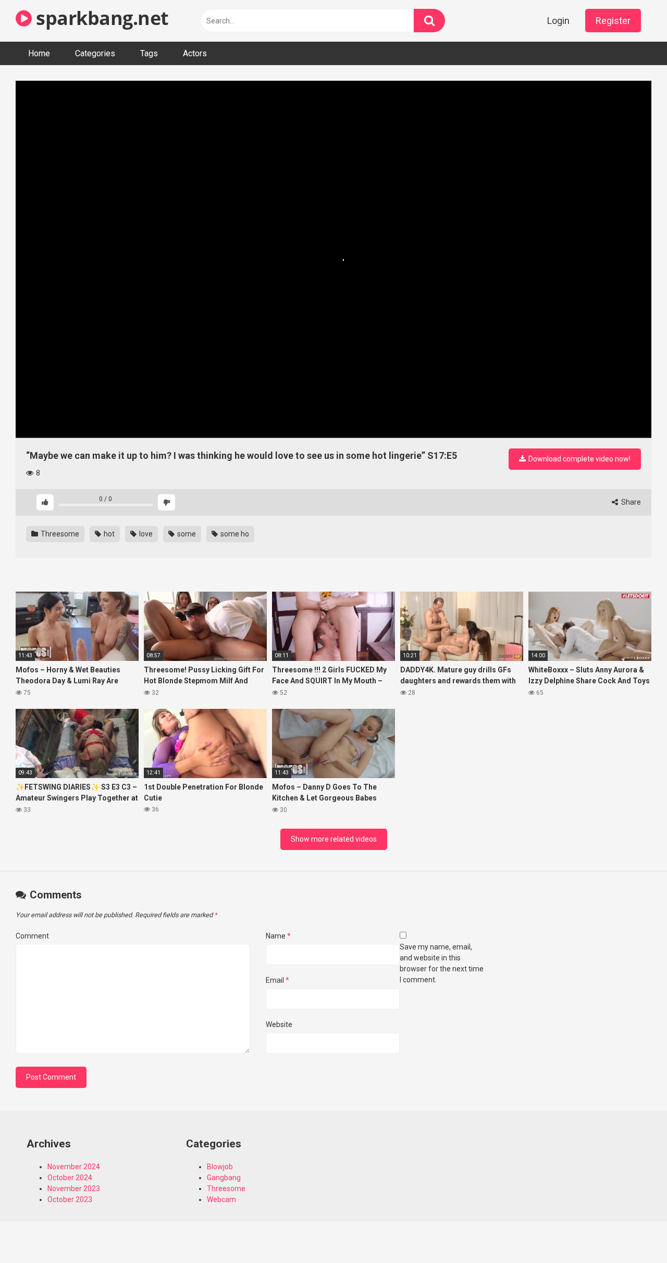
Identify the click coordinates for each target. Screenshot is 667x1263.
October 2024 (69, 1177)
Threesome (59, 534)
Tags (149, 53)
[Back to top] (632, 1231)
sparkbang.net (100, 18)
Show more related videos (334, 839)
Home (39, 53)
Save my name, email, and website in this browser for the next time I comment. (442, 963)
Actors (195, 53)
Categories (95, 53)
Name (278, 936)
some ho (234, 534)
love (145, 534)
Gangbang (224, 1177)
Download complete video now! (579, 459)
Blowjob (220, 1166)
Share (630, 502)
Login (558, 20)
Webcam (221, 1199)
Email (277, 980)
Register (613, 20)
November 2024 (73, 1166)
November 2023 (73, 1188)
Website (279, 1024)
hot (108, 534)
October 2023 (69, 1199)
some (186, 534)
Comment (32, 936)
